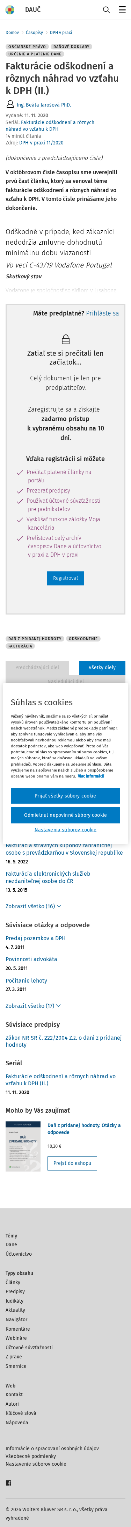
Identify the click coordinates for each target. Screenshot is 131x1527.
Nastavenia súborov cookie (66, 830)
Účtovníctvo (19, 1254)
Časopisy (34, 32)
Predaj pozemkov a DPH (36, 938)
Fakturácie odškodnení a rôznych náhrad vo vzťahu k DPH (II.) (61, 1080)
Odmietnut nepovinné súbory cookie (65, 815)
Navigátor (16, 1320)
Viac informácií (91, 775)
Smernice (16, 1366)
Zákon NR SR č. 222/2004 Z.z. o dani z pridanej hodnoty (64, 1041)
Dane (11, 1245)
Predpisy (15, 1292)
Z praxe (14, 1357)
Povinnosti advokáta (31, 959)
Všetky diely (102, 668)
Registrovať (65, 578)
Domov (12, 32)
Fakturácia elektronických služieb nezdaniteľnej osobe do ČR (48, 877)
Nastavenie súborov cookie (36, 1464)
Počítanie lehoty (26, 980)
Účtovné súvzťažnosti (29, 1348)
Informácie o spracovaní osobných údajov (52, 1449)
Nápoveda (17, 1423)
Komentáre (18, 1329)
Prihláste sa (102, 313)
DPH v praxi (61, 32)
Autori (12, 1404)
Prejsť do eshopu (72, 1163)
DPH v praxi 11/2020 (41, 143)
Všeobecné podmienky (31, 1456)
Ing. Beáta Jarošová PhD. (44, 105)
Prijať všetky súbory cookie (65, 796)
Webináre (16, 1338)
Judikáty (14, 1301)
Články (13, 1282)
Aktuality (15, 1310)
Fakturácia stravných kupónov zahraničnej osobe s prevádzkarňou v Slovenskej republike (64, 849)
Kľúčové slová (21, 1413)
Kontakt (14, 1395)
